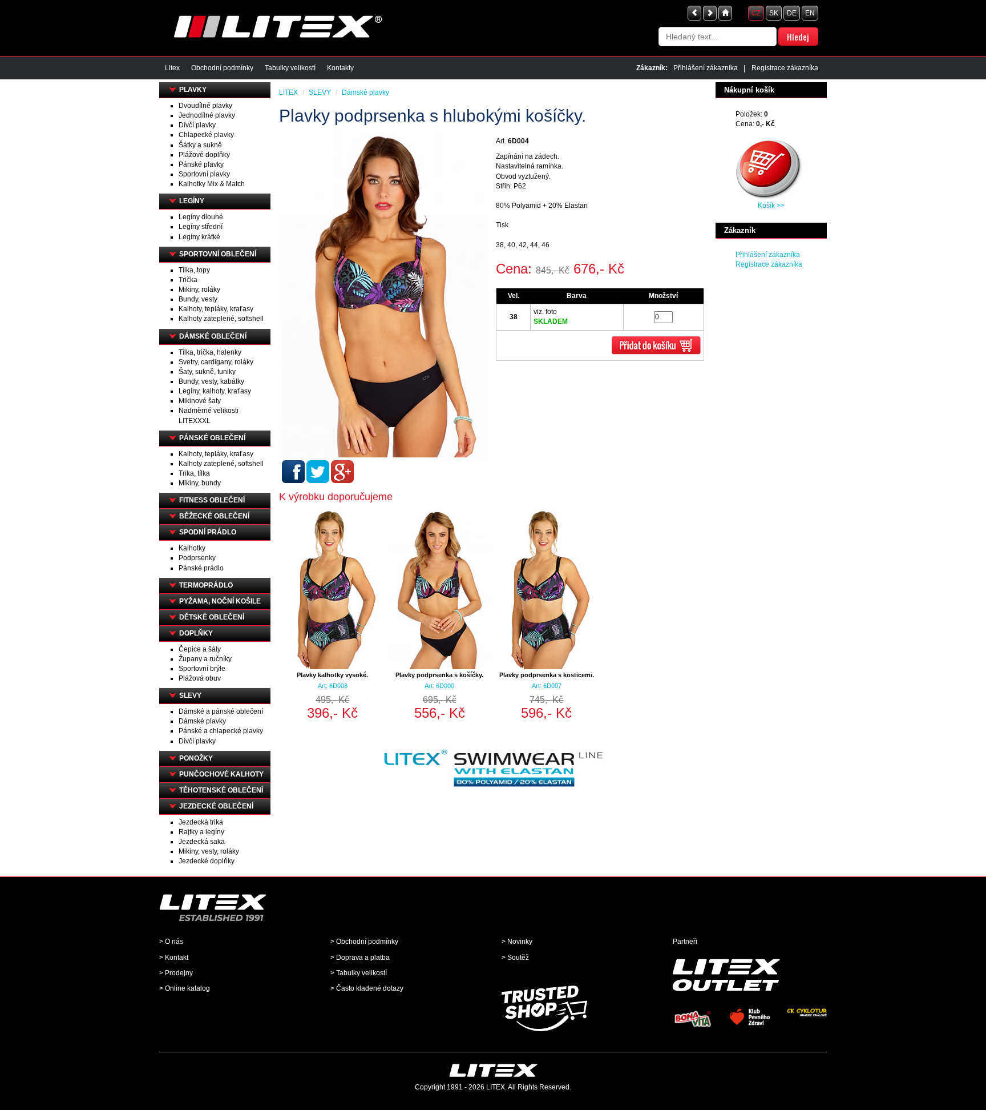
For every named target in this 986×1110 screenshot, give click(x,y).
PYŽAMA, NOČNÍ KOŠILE (220, 601)
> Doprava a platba (360, 958)
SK (773, 13)
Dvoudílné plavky (205, 106)
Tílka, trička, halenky (210, 352)
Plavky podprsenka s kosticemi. (546, 674)
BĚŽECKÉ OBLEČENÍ (214, 516)
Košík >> (771, 206)
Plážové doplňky (204, 155)
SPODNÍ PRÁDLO (207, 532)
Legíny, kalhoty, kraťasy (215, 391)
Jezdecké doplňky (207, 861)
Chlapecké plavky (206, 135)
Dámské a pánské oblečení (221, 711)
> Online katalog (184, 988)
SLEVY (190, 695)
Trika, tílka (194, 473)
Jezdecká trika (201, 822)
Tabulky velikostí (290, 68)
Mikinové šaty (200, 401)
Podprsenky (197, 558)
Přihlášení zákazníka (705, 68)
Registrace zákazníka (784, 68)
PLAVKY (193, 90)
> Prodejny (176, 973)
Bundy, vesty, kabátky (211, 381)
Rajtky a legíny (201, 832)
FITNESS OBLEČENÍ (212, 500)
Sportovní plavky (204, 174)
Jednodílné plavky (207, 115)
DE (792, 13)
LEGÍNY (191, 201)
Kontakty (340, 68)
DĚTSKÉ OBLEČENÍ (211, 617)
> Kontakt (173, 958)
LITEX (288, 92)
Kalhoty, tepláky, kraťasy (216, 309)
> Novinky (517, 942)
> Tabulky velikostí (358, 973)
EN (810, 13)
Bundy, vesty (198, 299)
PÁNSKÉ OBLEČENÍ (212, 438)
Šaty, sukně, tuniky (207, 372)
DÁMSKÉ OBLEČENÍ (212, 336)
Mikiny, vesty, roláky (209, 851)
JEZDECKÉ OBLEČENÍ (216, 806)
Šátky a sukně (200, 145)
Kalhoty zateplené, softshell (221, 319)
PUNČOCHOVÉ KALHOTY (221, 774)
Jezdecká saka (202, 842)
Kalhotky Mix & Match (212, 184)
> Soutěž (515, 958)
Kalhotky (192, 548)
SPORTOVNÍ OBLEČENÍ (217, 254)
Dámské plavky (202, 721)
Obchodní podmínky (222, 68)
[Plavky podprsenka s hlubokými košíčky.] (386, 294)
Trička (188, 280)
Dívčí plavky (197, 125)
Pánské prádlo (201, 568)
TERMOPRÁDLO (206, 585)
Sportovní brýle (202, 669)
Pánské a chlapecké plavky (221, 731)
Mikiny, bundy (200, 483)
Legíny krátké (199, 237)
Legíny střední (201, 227)
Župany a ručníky (205, 659)
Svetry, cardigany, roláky (216, 362)
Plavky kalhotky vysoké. (332, 674)
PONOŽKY (196, 758)
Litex (172, 68)
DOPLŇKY (196, 633)
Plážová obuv (200, 678)
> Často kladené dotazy (366, 988)
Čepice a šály (200, 649)
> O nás (171, 942)
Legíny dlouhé (201, 217)
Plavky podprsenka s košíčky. (439, 674)
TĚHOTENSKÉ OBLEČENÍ (221, 790)
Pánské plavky (201, 164)
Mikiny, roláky (199, 289)
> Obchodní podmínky (364, 942)
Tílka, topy (194, 270)
